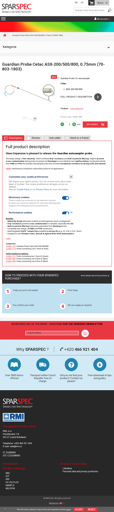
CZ (76, 2)
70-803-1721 (11, 256)
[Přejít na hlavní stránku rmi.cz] (17, 8)
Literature (67, 468)
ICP (7, 476)
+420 (80, 349)
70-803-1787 (11, 246)
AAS (8, 473)
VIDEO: (9, 169)
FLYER (8, 239)
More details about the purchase (94, 276)
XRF (8, 479)
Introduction (10, 463)
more (68, 509)
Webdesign (54, 503)
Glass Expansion (76, 109)
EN (82, 2)
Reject (92, 509)
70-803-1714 (11, 249)
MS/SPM (10, 488)
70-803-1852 (11, 259)
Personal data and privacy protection (80, 471)
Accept (79, 509)
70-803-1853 (11, 261)
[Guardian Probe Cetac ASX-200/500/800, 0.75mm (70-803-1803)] (29, 111)
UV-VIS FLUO (12, 482)
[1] (85, 333)
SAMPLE (10, 485)
